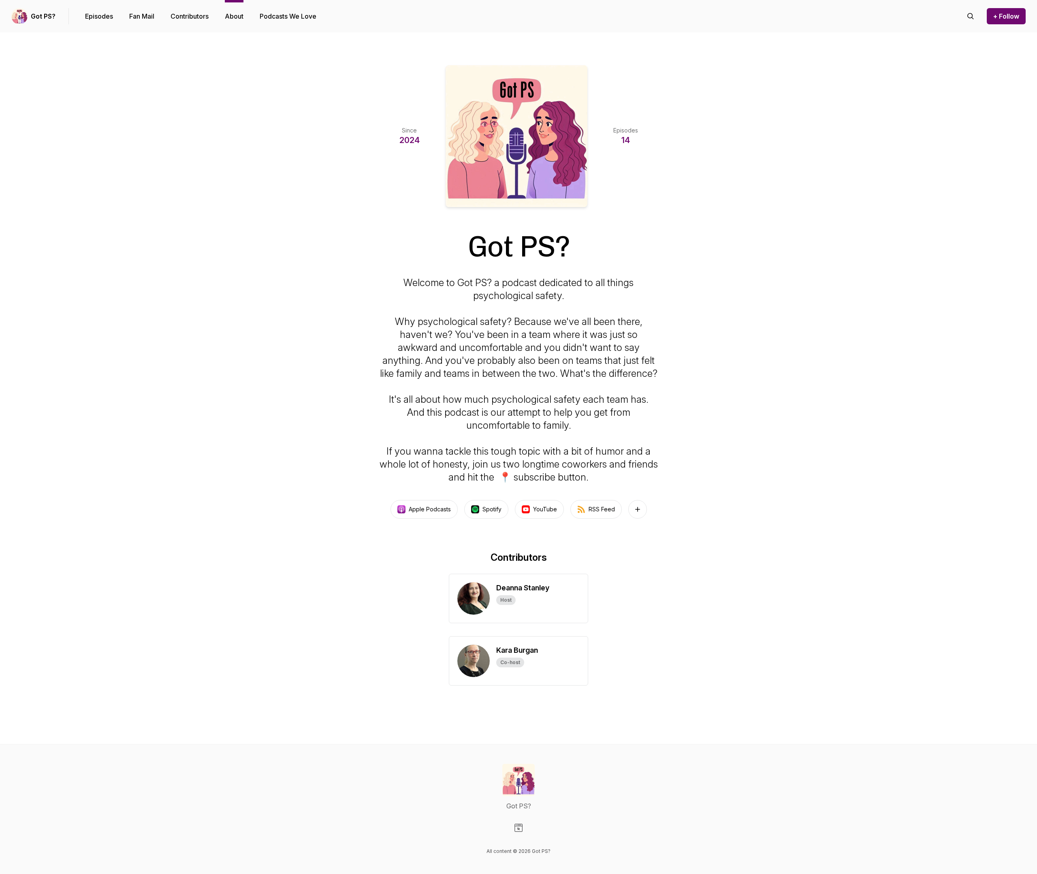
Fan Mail (141, 16)
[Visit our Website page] (518, 828)
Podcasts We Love (288, 16)
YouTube (545, 509)
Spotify (491, 509)
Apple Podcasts (430, 509)
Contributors (190, 16)
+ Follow (1006, 16)
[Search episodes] (970, 16)
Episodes (99, 16)
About (234, 16)
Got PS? (43, 16)
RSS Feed (602, 509)
